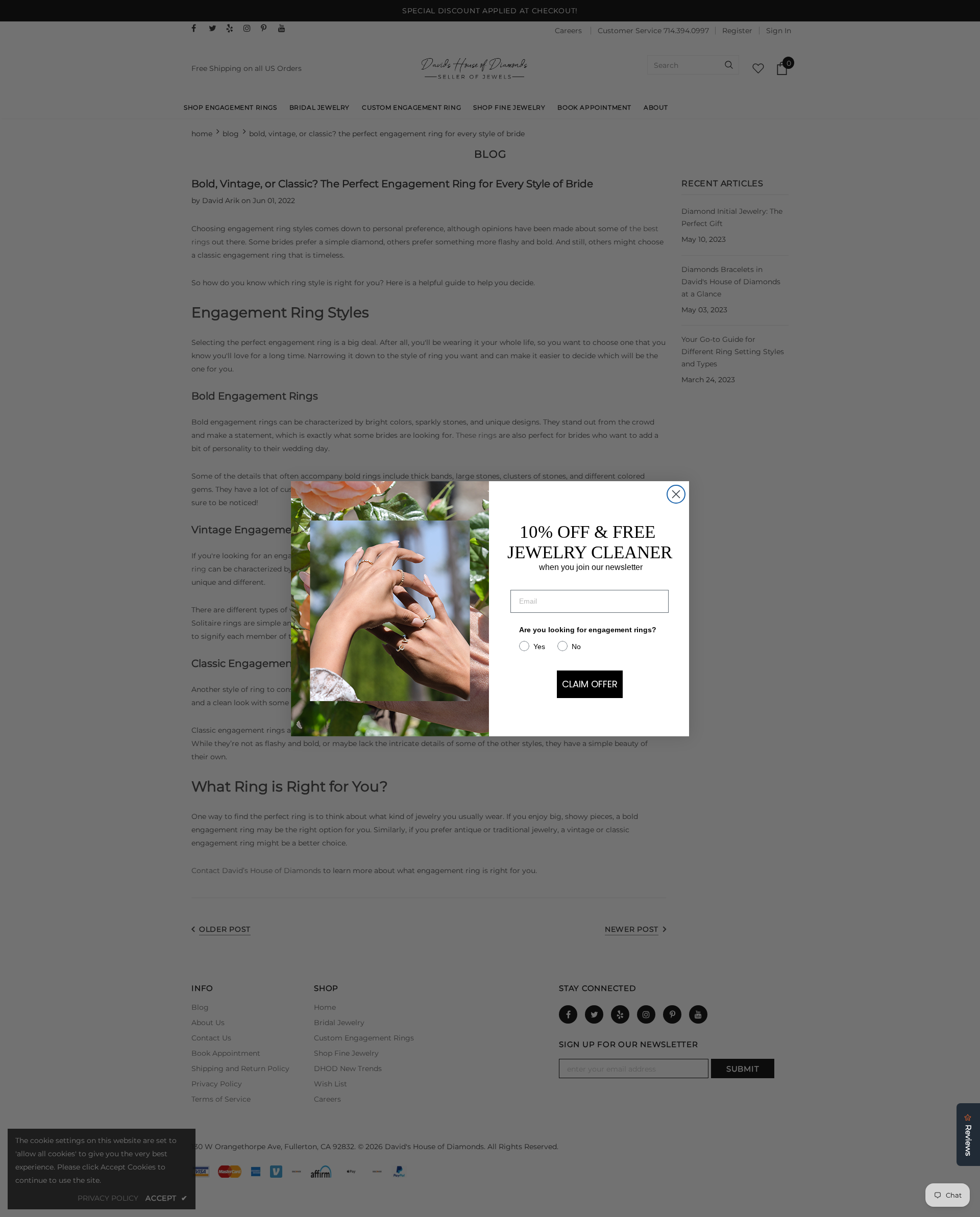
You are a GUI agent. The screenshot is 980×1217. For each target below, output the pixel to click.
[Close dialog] (676, 494)
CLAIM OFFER (590, 684)
